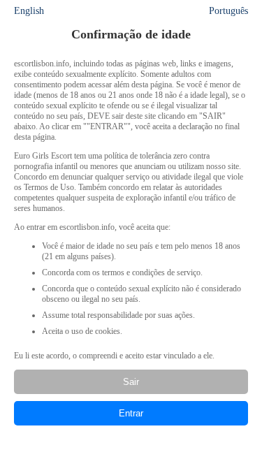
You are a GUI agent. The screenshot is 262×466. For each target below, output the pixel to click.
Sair (131, 382)
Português (228, 11)
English (29, 11)
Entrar (131, 413)
